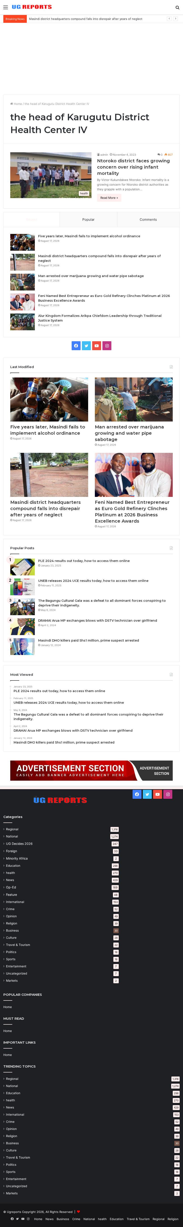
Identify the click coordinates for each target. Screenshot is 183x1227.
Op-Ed (11, 887)
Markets (12, 980)
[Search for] (177, 9)
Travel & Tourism (18, 945)
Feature (11, 894)
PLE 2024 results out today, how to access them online (84, 561)
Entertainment (16, 966)
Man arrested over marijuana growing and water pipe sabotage (91, 276)
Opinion (11, 916)
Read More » (109, 197)
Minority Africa (17, 858)
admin (104, 154)
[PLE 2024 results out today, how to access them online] (22, 567)
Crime (10, 909)
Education (13, 865)
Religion (11, 923)
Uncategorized (16, 973)
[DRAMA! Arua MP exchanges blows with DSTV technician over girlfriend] (22, 626)
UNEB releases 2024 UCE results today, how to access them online (93, 581)
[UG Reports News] (32, 7)
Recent (31, 219)
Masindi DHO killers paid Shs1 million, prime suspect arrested (88, 640)
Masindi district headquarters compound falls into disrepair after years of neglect (45, 508)
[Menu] (5, 9)
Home (17, 104)
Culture (11, 937)
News (10, 880)
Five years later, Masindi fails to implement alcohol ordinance (89, 236)
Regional (12, 829)
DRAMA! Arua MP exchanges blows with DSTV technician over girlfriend (97, 621)
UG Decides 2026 (19, 844)
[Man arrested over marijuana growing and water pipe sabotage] (22, 282)
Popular (88, 219)
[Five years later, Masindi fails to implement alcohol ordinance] (22, 242)
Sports (10, 959)
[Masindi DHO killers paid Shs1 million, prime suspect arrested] (22, 646)
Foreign (11, 851)
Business (12, 930)
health (10, 873)
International (15, 902)
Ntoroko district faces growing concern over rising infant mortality (133, 167)
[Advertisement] (91, 59)
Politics (11, 952)
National (12, 836)
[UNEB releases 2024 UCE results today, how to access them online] (22, 587)
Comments (148, 219)
